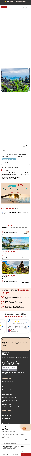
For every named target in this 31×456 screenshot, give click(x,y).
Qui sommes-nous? (7, 381)
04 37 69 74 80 (9, 367)
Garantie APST (6, 418)
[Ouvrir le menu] (28, 7)
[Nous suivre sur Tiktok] (13, 363)
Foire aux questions (7, 413)
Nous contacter (6, 415)
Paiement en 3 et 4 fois (8, 421)
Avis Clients (5, 392)
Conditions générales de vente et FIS (11, 400)
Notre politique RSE (7, 394)
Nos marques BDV (7, 384)
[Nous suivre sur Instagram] (9, 363)
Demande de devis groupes (9, 424)
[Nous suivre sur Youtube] (18, 363)
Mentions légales (6, 404)
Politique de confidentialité (9, 397)
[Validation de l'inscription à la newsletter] (28, 348)
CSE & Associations (7, 389)
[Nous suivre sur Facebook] (4, 363)
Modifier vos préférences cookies (11, 407)
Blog (3, 386)
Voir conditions (15, 192)
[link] (24, 7)
